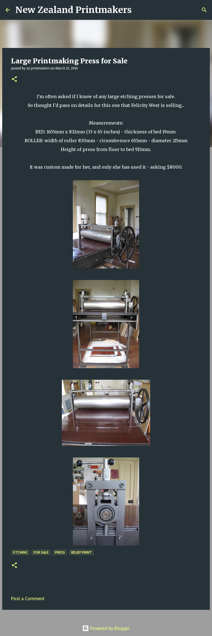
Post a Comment (27, 598)
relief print (81, 552)
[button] (14, 79)
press (60, 552)
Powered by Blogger (109, 628)
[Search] (139, 10)
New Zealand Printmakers (73, 9)
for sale (41, 552)
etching (20, 552)
